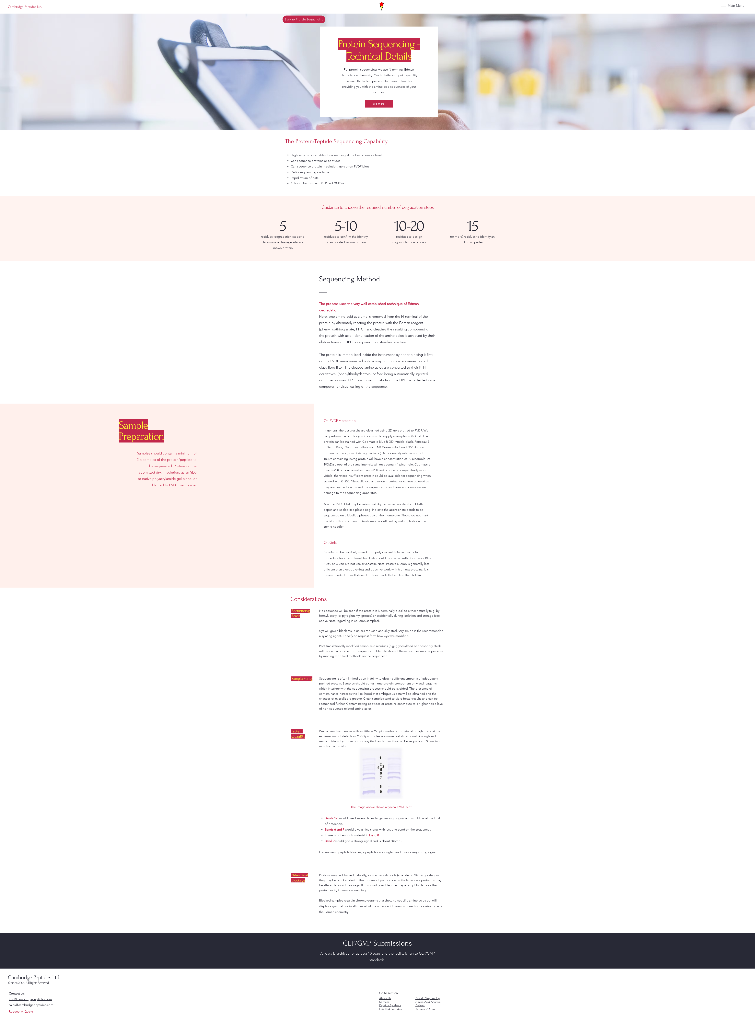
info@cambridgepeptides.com (30, 999)
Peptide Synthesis (390, 1005)
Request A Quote (426, 1009)
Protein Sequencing (427, 998)
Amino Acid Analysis (427, 1002)
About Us (385, 998)
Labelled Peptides (390, 1009)
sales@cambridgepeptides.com (31, 1005)
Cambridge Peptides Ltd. (34, 977)
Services (384, 1002)
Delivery (420, 1005)
